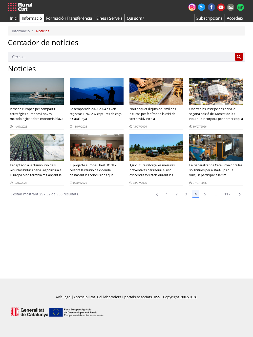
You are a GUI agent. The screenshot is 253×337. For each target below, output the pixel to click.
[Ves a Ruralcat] (21, 7)
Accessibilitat (84, 297)
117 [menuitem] (227, 194)
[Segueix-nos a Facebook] (211, 6)
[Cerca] (239, 57)
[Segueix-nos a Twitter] (202, 6)
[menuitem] (69, 18)
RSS (157, 297)
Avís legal (63, 297)
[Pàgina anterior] (156, 194)
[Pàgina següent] (239, 194)
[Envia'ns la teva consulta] (230, 6)
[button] (14, 18)
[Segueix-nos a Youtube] (221, 6)
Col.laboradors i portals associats (124, 297)
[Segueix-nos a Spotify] (240, 6)
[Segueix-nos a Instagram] (192, 6)
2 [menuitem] (177, 194)
